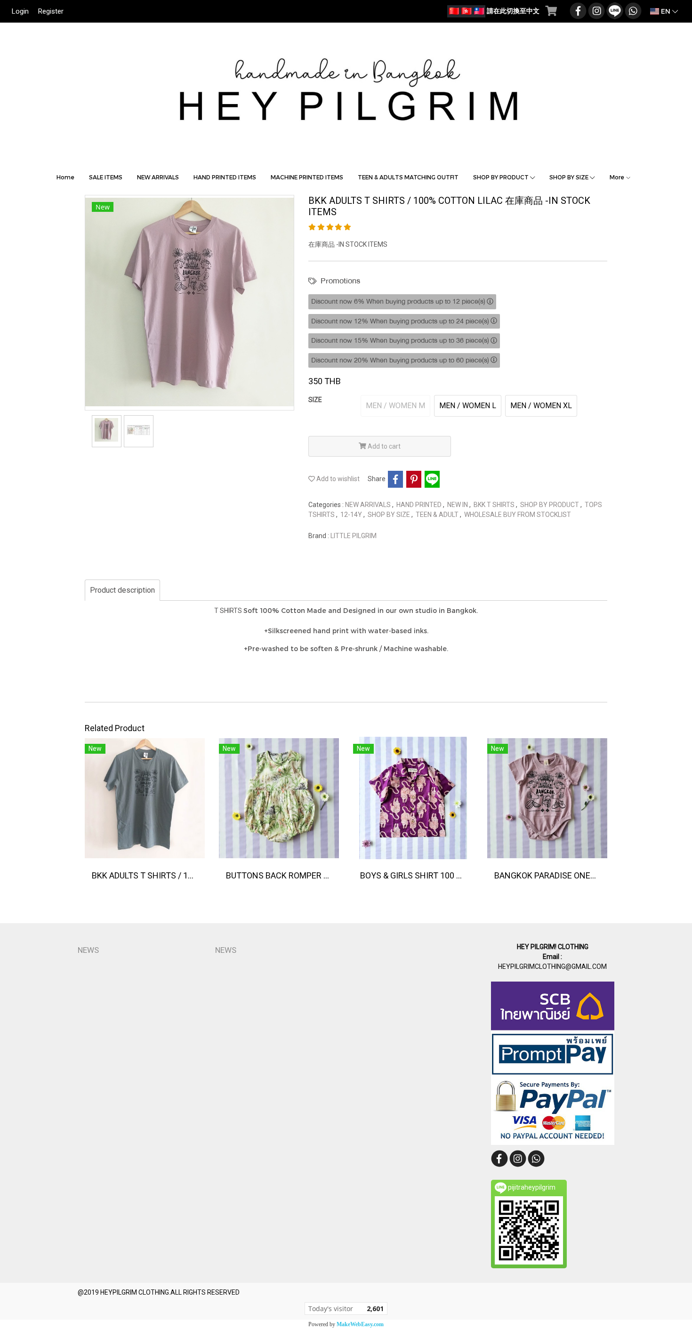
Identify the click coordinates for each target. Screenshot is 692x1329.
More (618, 177)
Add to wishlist (337, 479)
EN (665, 11)
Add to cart (383, 446)
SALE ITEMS (105, 177)
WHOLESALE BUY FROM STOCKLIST (517, 514)
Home (65, 177)
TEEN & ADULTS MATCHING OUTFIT (408, 177)
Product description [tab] (122, 590)
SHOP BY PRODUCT (501, 177)
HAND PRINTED (419, 504)
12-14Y (351, 514)
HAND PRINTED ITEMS (224, 177)
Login (20, 11)
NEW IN (458, 504)
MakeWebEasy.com (360, 1324)
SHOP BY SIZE (569, 177)
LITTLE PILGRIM (353, 536)
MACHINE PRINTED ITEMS (307, 177)
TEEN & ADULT (438, 514)
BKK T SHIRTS (495, 504)
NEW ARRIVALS (158, 177)
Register (51, 11)
